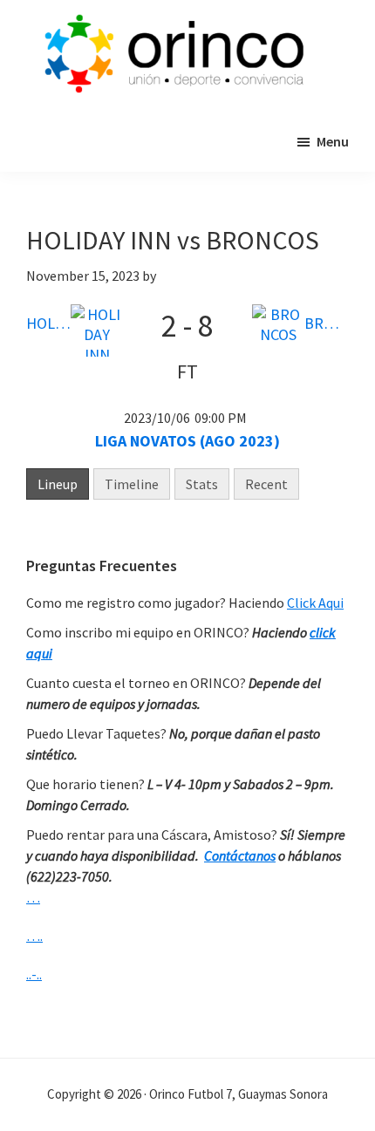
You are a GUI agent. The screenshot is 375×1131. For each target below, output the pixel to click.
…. (34, 935)
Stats (202, 484)
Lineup (58, 484)
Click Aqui (315, 602)
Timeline (132, 484)
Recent (266, 484)
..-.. (34, 974)
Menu (333, 141)
